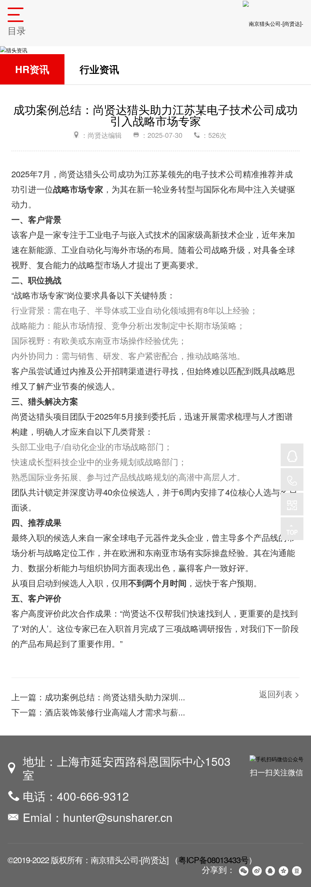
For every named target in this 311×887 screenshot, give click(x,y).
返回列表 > (279, 694)
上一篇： (98, 697)
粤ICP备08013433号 (213, 859)
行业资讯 (99, 69)
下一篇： (98, 712)
